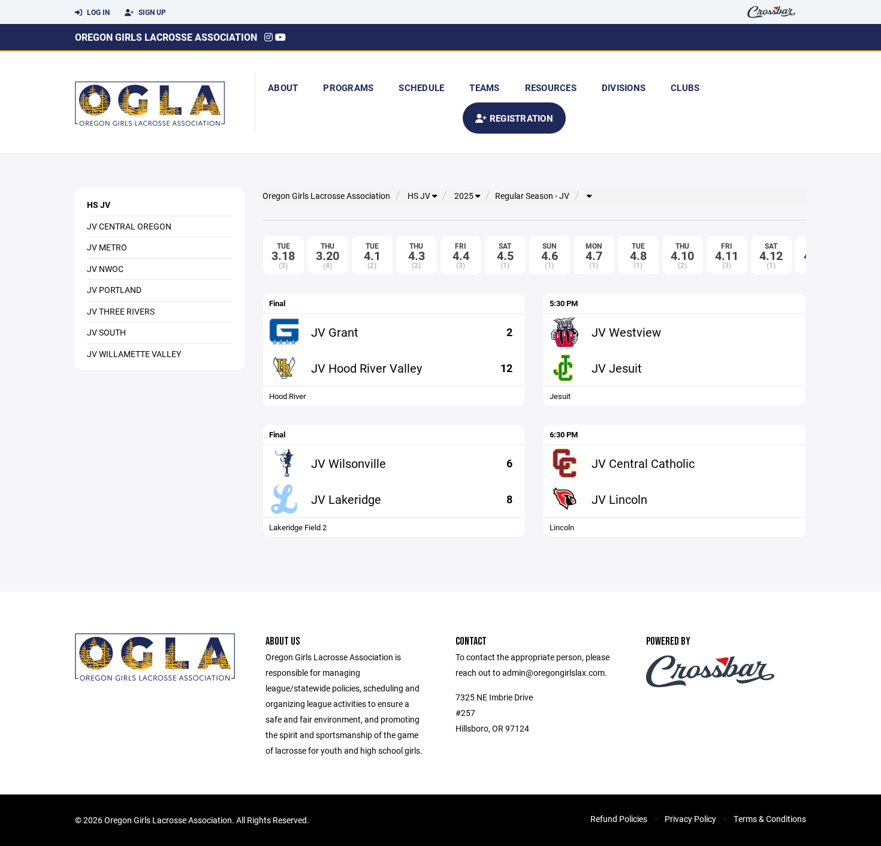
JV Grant (334, 332)
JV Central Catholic (643, 463)
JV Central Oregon (129, 226)
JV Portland (114, 289)
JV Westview (626, 332)
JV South (106, 332)
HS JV (98, 204)
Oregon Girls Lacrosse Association (166, 37)
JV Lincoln (619, 499)
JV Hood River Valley (366, 368)
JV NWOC (105, 268)
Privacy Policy (690, 818)
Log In (97, 12)
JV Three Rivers (121, 311)
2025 (464, 196)
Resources (551, 87)
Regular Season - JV (532, 196)
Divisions (623, 87)
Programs (348, 87)
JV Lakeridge (346, 499)
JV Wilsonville (348, 463)
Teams (484, 87)
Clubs (685, 87)
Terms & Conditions (770, 818)
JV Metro (107, 247)
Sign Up (151, 12)
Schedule (421, 87)
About (283, 87)
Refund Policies (618, 818)
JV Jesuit (617, 368)
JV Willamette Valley (134, 353)
